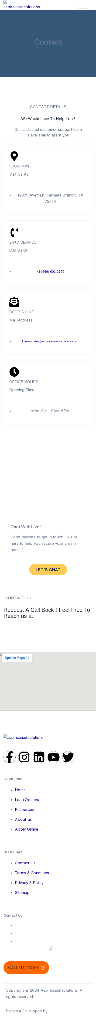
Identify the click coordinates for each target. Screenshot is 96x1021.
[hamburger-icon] (83, 5)
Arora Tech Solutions (68, 1011)
